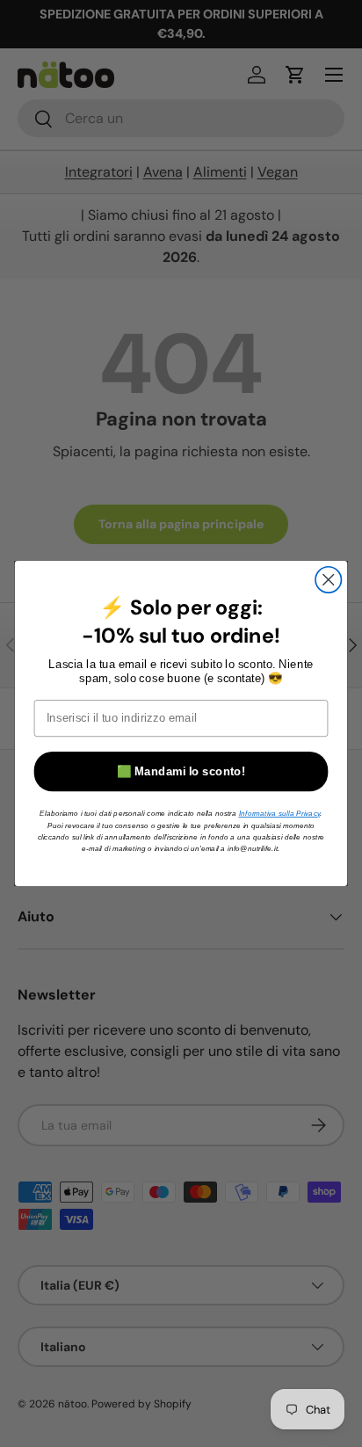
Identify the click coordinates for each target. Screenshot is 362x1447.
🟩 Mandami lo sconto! (180, 771)
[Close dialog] (328, 580)
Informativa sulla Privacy (279, 813)
